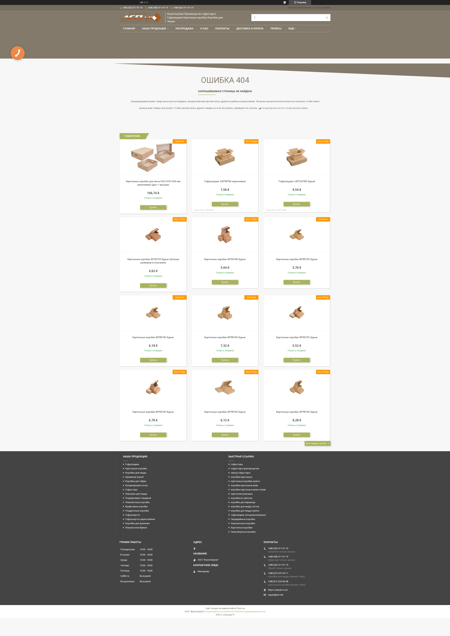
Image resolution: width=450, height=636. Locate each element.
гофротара (237, 464)
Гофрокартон (132, 515)
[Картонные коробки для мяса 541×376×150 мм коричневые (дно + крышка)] (153, 156)
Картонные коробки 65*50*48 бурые (225, 259)
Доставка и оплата (249, 28)
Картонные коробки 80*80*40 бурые (225, 337)
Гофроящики (132, 464)
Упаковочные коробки (137, 502)
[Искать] (326, 17)
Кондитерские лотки (136, 485)
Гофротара (131, 489)
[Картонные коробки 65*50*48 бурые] (225, 234)
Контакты (222, 28)
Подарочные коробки (137, 510)
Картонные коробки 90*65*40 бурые (153, 411)
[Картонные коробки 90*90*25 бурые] (225, 387)
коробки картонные (241, 477)
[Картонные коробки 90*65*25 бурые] (296, 312)
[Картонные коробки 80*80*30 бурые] (153, 312)
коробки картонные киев (244, 485)
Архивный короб (134, 477)
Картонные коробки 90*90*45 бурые (296, 411)
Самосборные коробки (243, 531)
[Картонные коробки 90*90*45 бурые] (296, 387)
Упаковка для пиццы (136, 494)
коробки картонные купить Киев (248, 489)
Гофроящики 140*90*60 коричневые (225, 181)
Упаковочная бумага (136, 527)
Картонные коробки (136, 468)
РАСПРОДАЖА (184, 28)
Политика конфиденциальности (249, 611)
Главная (129, 28)
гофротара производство (245, 468)
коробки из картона (241, 498)
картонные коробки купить (245, 481)
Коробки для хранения (137, 523)
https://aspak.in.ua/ (278, 590)
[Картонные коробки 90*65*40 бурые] (153, 387)
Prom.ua (241, 608)
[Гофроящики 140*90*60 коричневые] (225, 156)
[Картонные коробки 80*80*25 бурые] (296, 234)
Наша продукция (154, 28)
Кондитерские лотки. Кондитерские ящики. (285, 108)
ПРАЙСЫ (276, 28)
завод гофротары (240, 472)
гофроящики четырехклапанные (248, 515)
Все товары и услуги (316, 443)
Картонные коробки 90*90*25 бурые (225, 411)
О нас (204, 28)
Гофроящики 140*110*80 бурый (297, 181)
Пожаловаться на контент (219, 611)
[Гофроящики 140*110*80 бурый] (296, 156)
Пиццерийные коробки (243, 519)
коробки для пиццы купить (245, 510)
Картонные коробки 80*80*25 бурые (296, 259)
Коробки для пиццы (135, 472)
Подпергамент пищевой (138, 498)
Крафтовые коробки (136, 506)
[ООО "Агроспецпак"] (141, 18)
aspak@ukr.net (275, 594)
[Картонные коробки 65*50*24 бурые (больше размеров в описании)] (153, 234)
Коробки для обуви (135, 481)
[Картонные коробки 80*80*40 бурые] (225, 312)
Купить (153, 207)
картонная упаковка (242, 494)
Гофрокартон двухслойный (140, 519)
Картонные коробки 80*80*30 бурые (153, 337)
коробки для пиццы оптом (245, 506)
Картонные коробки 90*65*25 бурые (296, 337)
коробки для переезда (243, 502)
